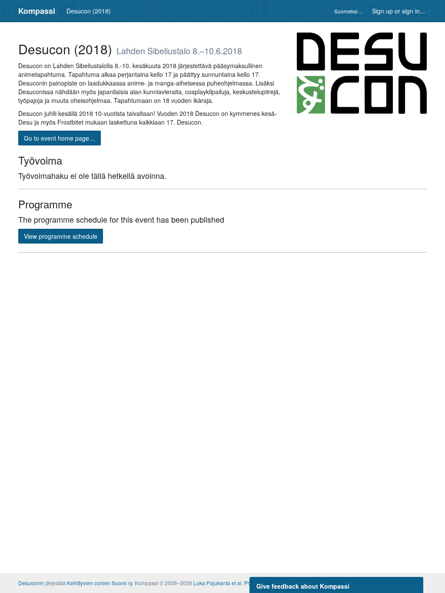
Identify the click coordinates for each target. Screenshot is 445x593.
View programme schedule (60, 236)
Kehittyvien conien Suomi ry (99, 582)
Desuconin (31, 582)
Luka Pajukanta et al (217, 582)
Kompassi (36, 10)
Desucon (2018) (88, 11)
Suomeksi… (348, 11)
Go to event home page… (59, 138)
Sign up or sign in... (398, 11)
